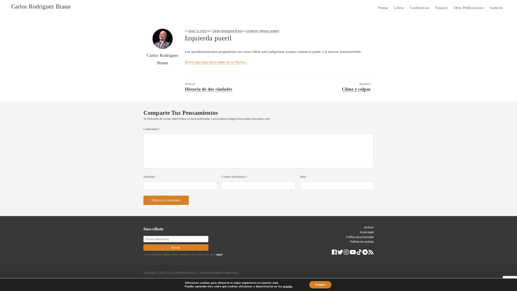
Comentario (151, 129)
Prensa (383, 8)
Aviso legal (367, 232)
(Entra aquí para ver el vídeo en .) (215, 62)
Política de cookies (362, 241)
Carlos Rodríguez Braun (41, 6)
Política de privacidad (360, 237)
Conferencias (419, 8)
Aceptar (320, 285)
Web (303, 176)
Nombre (149, 176)
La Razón (252, 31)
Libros (399, 8)
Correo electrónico (235, 176)
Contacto (496, 8)
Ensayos (441, 8)
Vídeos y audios (269, 31)
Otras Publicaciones (468, 8)
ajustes (287, 286)
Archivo (369, 227)
